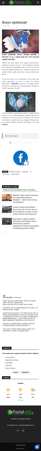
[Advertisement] (20, 27)
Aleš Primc (9, 365)
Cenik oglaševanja (20, 445)
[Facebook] (18, 431)
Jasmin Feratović (11, 368)
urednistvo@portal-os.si (26, 425)
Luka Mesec (9, 362)
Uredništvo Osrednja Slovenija (20, 419)
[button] (3, 2)
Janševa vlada (15, 174)
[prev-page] (3, 233)
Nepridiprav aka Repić (12, 360)
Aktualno (5, 200)
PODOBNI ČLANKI (10, 187)
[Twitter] (23, 431)
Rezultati (25, 372)
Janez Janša (6, 174)
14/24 (20, 395)
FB (30, 171)
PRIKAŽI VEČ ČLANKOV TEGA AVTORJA (19, 190)
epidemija (25, 171)
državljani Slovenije (15, 171)
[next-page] (6, 233)
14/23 (8, 395)
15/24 (32, 395)
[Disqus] (20, 265)
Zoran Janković (10, 357)
